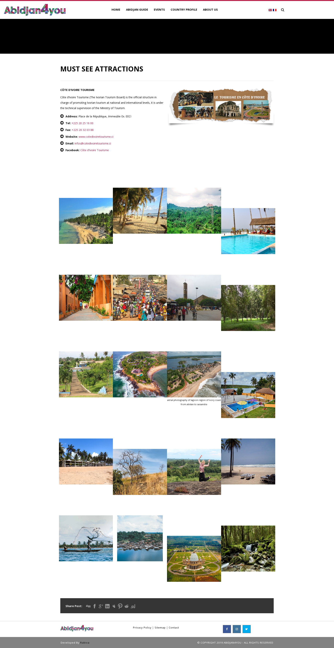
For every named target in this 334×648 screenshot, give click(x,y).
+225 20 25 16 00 (82, 123)
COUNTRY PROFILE (184, 9)
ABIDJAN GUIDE (137, 9)
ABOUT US (210, 9)
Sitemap (160, 627)
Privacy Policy (142, 627)
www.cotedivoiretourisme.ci (96, 136)
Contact (174, 627)
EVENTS (159, 9)
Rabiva (84, 642)
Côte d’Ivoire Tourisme (94, 150)
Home (116, 9)
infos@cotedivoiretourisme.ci (93, 143)
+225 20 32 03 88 (83, 130)
